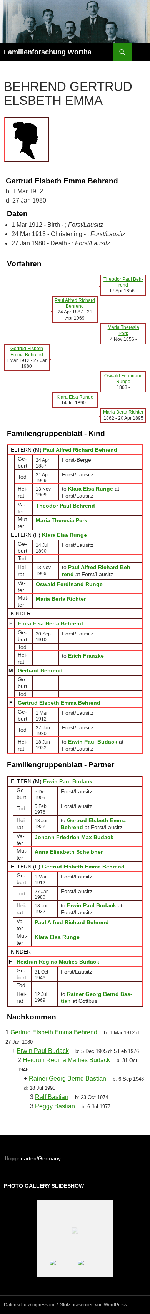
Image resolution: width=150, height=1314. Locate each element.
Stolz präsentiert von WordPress (93, 1304)
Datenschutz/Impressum (29, 1304)
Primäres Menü (141, 52)
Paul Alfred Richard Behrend (80, 450)
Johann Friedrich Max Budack (74, 837)
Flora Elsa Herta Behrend (50, 623)
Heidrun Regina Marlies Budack (58, 962)
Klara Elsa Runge (64, 535)
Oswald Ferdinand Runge (69, 584)
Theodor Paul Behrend (65, 506)
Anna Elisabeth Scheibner (69, 852)
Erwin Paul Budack (67, 781)
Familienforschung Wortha (48, 52)
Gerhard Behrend (40, 670)
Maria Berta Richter (61, 599)
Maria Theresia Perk (61, 520)
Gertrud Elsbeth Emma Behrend (59, 703)
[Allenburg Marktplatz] (91, 1268)
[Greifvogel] (63, 1268)
